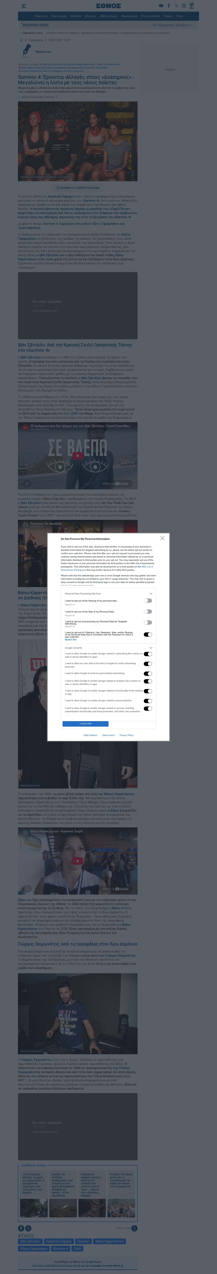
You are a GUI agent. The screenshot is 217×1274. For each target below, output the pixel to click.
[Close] (163, 539)
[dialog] (108, 637)
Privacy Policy (126, 735)
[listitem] (108, 593)
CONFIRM (86, 724)
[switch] (148, 600)
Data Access (108, 735)
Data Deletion (90, 735)
